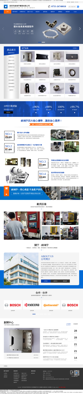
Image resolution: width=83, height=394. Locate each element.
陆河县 (38, 392)
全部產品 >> (75, 48)
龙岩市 (41, 392)
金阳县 (17, 392)
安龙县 (44, 392)
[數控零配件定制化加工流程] (22, 340)
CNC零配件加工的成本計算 (13, 357)
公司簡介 (46, 281)
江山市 (74, 392)
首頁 (8, 11)
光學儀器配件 (11, 83)
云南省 (65, 392)
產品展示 (38, 11)
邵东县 (32, 392)
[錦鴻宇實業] (6, 6)
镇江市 (59, 392)
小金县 (34, 393)
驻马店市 (37, 393)
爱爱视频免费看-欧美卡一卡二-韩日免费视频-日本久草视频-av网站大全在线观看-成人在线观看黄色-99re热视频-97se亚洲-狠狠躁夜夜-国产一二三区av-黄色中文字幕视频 (31, 0)
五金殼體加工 (11, 76)
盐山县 (8, 392)
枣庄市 (14, 392)
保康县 (35, 392)
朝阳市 (23, 392)
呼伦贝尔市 (30, 393)
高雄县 (80, 392)
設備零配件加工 (11, 70)
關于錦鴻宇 (15, 11)
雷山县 (62, 392)
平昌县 (26, 392)
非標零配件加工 (11, 66)
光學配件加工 (23, 11)
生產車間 (22, 238)
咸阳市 (56, 392)
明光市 (29, 392)
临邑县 (11, 393)
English (75, 11)
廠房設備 (45, 11)
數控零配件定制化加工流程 (13, 355)
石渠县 (17, 393)
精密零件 (11, 90)
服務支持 (53, 11)
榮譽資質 (65, 281)
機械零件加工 (11, 73)
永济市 (53, 392)
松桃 (3, 393)
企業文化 (55, 281)
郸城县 (26, 393)
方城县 (47, 393)
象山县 (20, 393)
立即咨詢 (6, 191)
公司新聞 (68, 324)
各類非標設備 (11, 86)
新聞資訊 (60, 11)
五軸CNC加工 (30, 11)
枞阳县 (77, 392)
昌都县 (5, 393)
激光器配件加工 (11, 63)
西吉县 (14, 393)
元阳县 (71, 392)
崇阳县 (50, 392)
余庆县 (8, 393)
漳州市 (47, 392)
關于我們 (68, 2)
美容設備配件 (11, 80)
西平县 (23, 393)
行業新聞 (75, 324)
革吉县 (11, 392)
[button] (79, 28)
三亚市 (68, 392)
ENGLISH (76, 2)
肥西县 (41, 393)
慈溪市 (20, 392)
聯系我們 (72, 2)
